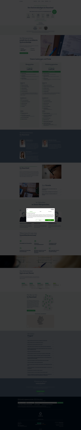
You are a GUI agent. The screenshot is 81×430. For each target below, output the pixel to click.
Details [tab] (40, 211)
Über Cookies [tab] (50, 211)
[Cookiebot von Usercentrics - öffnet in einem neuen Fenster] (51, 209)
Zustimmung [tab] (31, 211)
